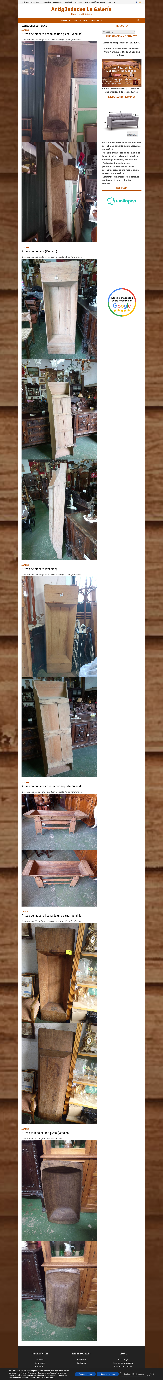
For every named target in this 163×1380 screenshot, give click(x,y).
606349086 (134, 42)
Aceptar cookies (85, 1374)
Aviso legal (123, 1359)
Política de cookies (123, 1366)
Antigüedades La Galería (81, 8)
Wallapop (78, 2)
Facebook (68, 2)
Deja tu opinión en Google (95, 2)
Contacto (111, 2)
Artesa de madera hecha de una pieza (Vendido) (52, 34)
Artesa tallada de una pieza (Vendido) (46, 1133)
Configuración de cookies (134, 1374)
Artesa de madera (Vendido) (39, 251)
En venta (65, 20)
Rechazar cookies (107, 1374)
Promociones (80, 20)
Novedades (96, 20)
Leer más (50, 1377)
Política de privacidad (123, 1362)
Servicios (47, 2)
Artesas (25, 30)
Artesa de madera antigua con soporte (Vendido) (52, 786)
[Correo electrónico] (139, 2)
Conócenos (57, 2)
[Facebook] (136, 2)
